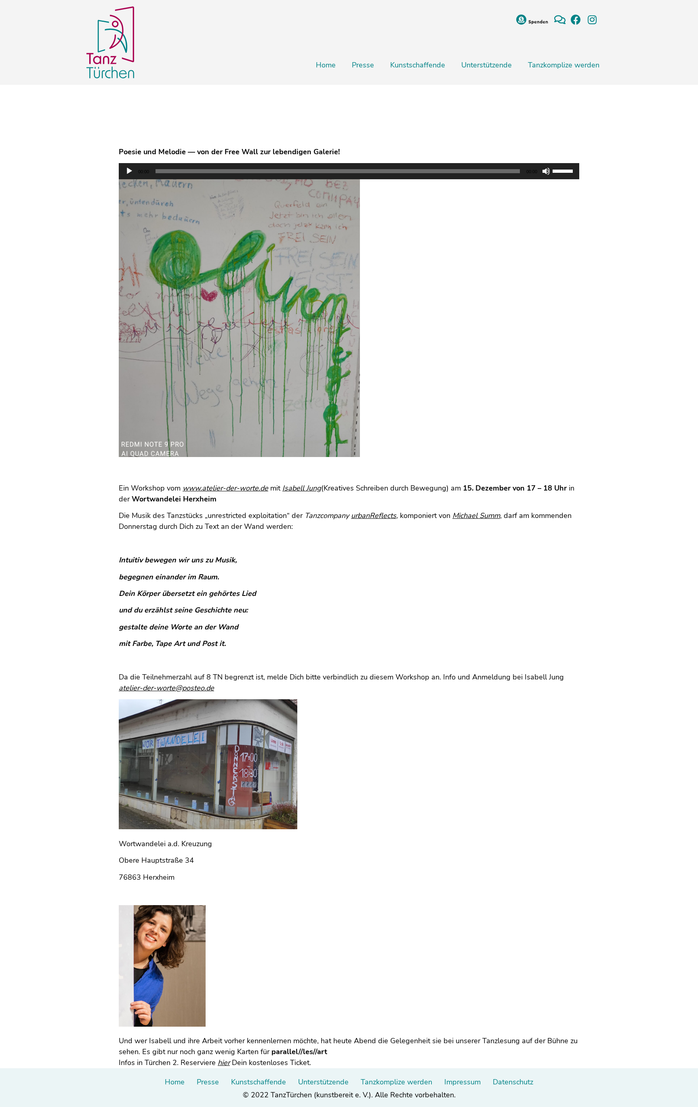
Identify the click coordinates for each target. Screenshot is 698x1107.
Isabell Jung (301, 488)
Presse (363, 65)
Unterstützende (486, 65)
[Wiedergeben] (129, 171)
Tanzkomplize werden (563, 65)
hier (224, 1062)
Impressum (462, 1082)
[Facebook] (576, 20)
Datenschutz (513, 1082)
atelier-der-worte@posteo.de (166, 688)
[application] (349, 171)
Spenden (538, 21)
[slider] (564, 170)
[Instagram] (592, 20)
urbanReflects (373, 515)
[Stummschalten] (546, 171)
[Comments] (560, 20)
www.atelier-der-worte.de (225, 488)
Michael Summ (476, 515)
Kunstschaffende (417, 65)
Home (326, 65)
